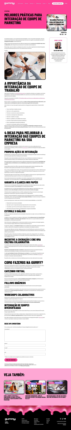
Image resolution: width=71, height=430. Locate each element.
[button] (60, 34)
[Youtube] (65, 419)
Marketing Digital (58, 382)
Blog (49, 3)
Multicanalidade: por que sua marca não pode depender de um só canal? (56, 396)
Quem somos (20, 3)
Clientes (26, 3)
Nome (5, 343)
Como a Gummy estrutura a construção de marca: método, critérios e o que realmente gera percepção (13, 398)
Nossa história (24, 420)
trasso (64, 425)
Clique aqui (40, 317)
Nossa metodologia (25, 421)
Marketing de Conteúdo (38, 424)
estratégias (40, 244)
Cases (44, 3)
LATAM (66, 3)
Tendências (39, 383)
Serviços (31, 3)
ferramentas (24, 147)
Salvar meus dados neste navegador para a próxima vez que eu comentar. (19, 356)
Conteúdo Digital (29, 383)
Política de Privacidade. (25, 365)
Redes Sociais (36, 421)
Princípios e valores (25, 422)
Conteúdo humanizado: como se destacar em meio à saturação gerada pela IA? (35, 397)
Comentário (7, 329)
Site (5, 352)
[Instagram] (61, 419)
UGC (44, 383)
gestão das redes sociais (20, 93)
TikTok (35, 422)
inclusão (40, 254)
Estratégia (8, 382)
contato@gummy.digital (61, 421)
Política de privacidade (62, 423)
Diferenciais (38, 3)
